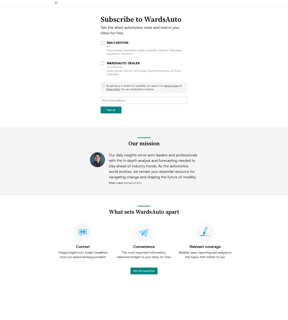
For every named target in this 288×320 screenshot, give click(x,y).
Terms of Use (171, 85)
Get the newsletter (144, 270)
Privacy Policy (113, 89)
